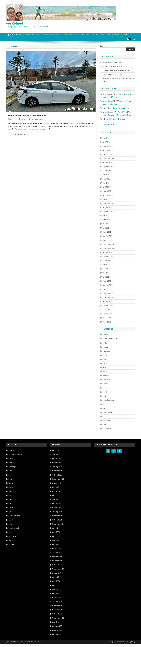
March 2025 (107, 191)
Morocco (106, 375)
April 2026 (106, 142)
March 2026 (107, 146)
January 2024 (107, 240)
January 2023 (107, 289)
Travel (94, 35)
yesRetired (14, 23)
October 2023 (107, 252)
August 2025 (107, 171)
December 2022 (108, 293)
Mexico (105, 371)
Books (105, 343)
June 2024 (106, 220)
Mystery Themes (38, 642)
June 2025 (106, 179)
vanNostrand (107, 420)
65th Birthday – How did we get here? (25, 35)
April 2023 (106, 277)
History (105, 363)
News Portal (107, 380)
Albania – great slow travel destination (116, 70)
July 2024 (106, 216)
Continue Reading (19, 134)
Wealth (105, 425)
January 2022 (107, 314)
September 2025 (108, 167)
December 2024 (108, 203)
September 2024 (108, 211)
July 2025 (106, 175)
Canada (117, 35)
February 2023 (108, 285)
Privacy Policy (131, 642)
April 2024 (106, 228)
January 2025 (107, 199)
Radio (105, 388)
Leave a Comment (36, 119)
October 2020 (107, 318)
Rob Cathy (23, 119)
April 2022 (106, 310)
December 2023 (108, 244)
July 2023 (106, 265)
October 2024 (107, 207)
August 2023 (107, 261)
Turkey (105, 408)
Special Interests (108, 400)
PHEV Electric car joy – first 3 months (27, 115)
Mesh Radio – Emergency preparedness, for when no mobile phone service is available (117, 122)
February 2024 (108, 236)
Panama (106, 384)
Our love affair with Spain (121, 108)
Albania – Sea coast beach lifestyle (115, 66)
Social (105, 392)
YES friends (85, 35)
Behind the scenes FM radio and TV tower (117, 115)
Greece (105, 355)
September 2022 (108, 305)
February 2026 (108, 150)
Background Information (50, 35)
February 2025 (108, 195)
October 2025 (107, 162)
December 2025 (108, 158)
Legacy (105, 367)
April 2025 (106, 187)
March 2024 (107, 232)
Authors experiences (70, 35)
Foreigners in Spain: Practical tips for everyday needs (119, 80)
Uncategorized (108, 412)
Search (102, 46)
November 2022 (108, 297)
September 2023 (108, 256)
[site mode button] (129, 39)
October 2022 (107, 301)
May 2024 (106, 224)
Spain (102, 35)
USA (109, 35)
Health (125, 35)
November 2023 (108, 248)
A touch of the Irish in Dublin (112, 62)
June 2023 (106, 269)
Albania (105, 335)
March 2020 (107, 322)
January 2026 (107, 154)
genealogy (106, 351)
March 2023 (107, 281)
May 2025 (106, 183)
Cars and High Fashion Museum (113, 74)
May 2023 (106, 273)
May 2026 (106, 138)
